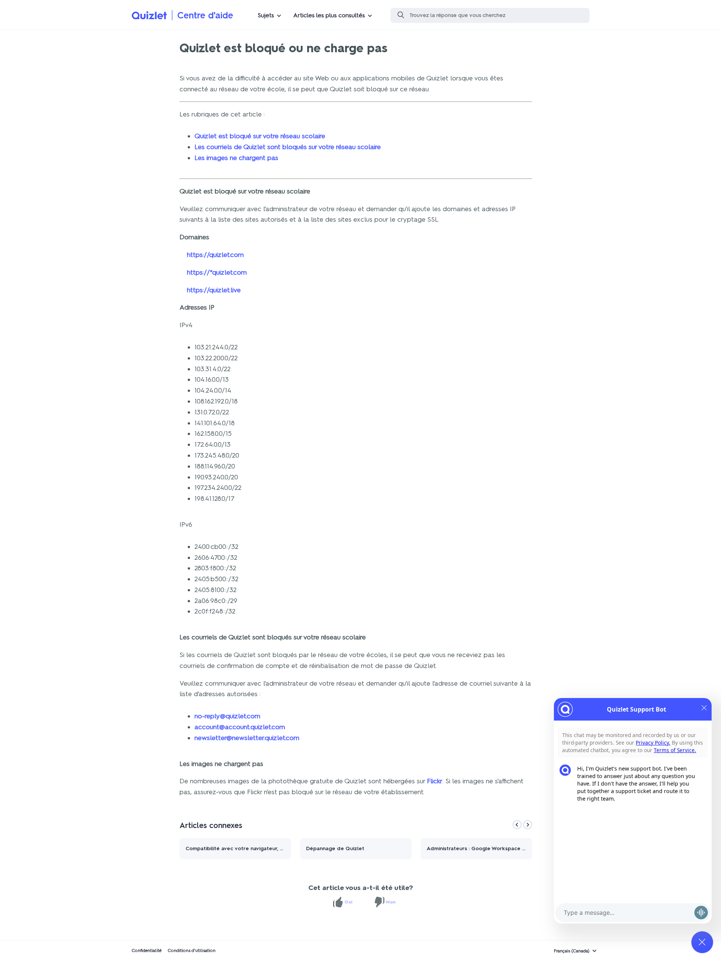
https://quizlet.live (214, 290)
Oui (348, 902)
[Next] (527, 824)
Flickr (434, 781)
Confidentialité (146, 950)
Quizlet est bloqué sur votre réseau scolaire (260, 136)
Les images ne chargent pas (236, 158)
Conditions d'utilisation (191, 950)
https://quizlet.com (215, 255)
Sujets (266, 15)
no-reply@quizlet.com (227, 716)
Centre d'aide (205, 15)
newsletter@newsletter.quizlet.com (247, 738)
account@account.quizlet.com (240, 727)
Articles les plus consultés (329, 15)
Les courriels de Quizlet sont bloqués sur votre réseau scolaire (288, 147)
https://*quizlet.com (217, 272)
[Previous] (517, 824)
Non (390, 902)
